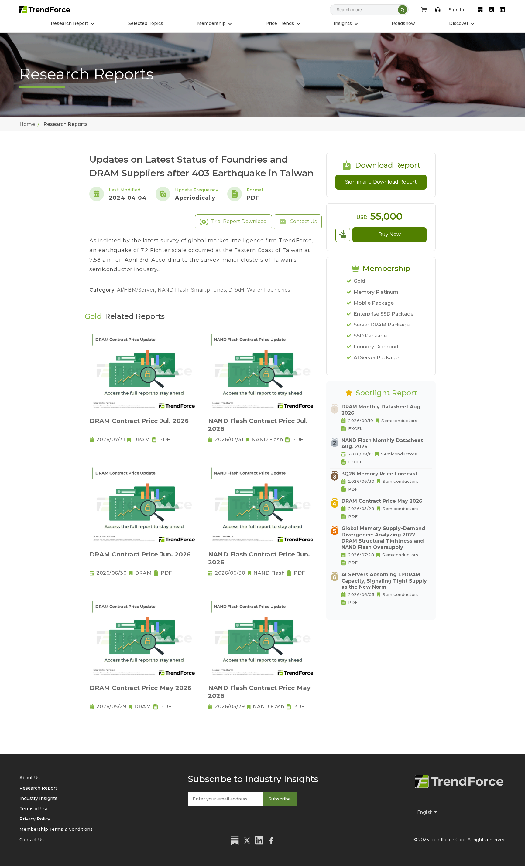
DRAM (237, 290)
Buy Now (389, 234)
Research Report (38, 788)
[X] (491, 9)
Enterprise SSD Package (383, 314)
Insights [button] (343, 23)
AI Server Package (376, 357)
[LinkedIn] (502, 9)
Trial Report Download (238, 221)
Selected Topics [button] (145, 23)
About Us (29, 777)
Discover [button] (459, 23)
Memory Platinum (376, 292)
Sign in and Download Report (381, 182)
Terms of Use (34, 808)
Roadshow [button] (403, 23)
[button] (214, 23)
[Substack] (480, 9)
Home (27, 124)
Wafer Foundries (268, 290)
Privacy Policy (34, 819)
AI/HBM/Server (136, 290)
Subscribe (280, 799)
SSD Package (370, 336)
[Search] (402, 9)
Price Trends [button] (280, 23)
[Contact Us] (438, 10)
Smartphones (209, 290)
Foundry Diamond (376, 347)
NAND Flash (174, 290)
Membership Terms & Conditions (56, 829)
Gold (359, 281)
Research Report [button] (70, 23)
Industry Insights (38, 798)
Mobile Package (374, 303)
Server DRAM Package (382, 325)
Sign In (456, 9)
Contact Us (303, 221)
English (425, 812)
